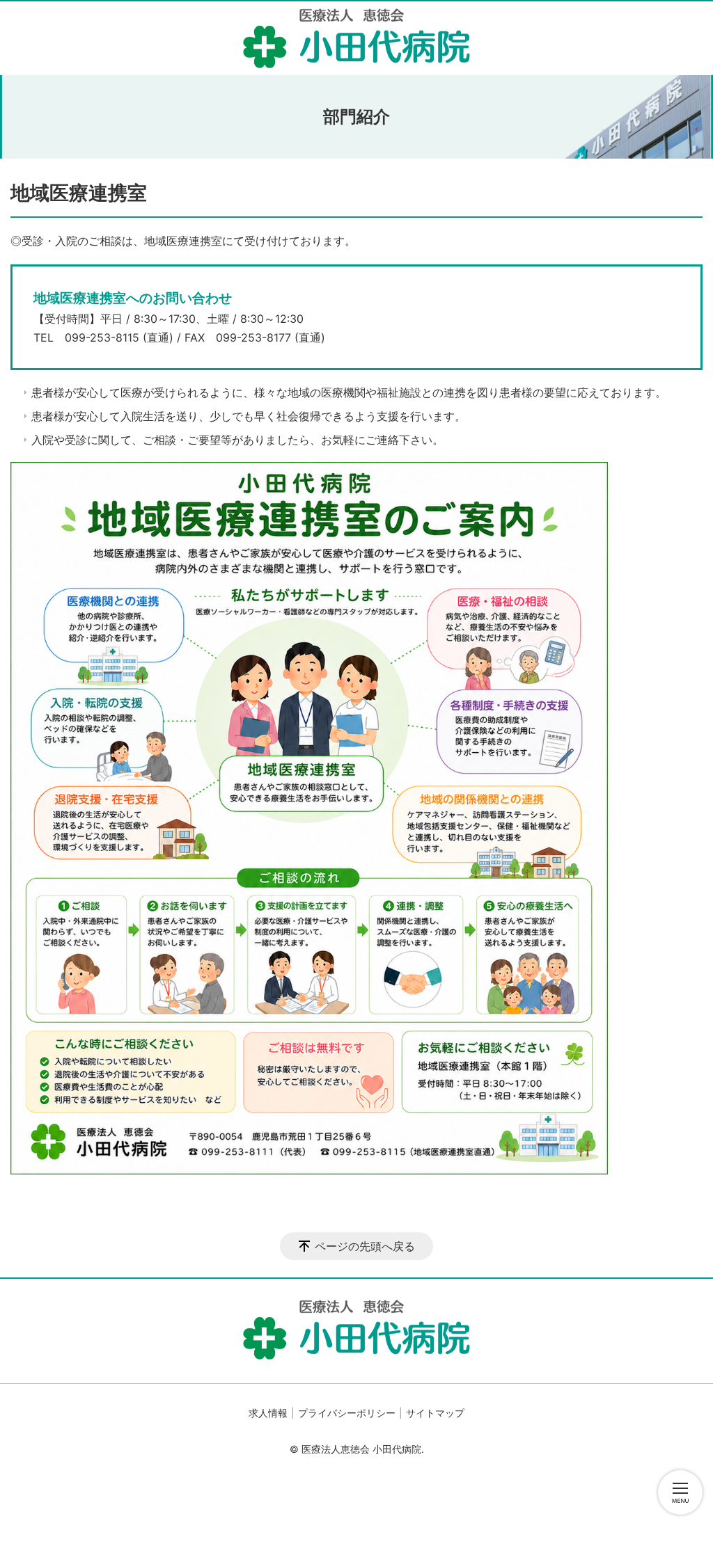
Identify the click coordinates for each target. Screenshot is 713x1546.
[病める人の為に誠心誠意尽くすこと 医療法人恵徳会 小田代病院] (356, 38)
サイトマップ (435, 1413)
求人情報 (268, 1413)
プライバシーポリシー (346, 1413)
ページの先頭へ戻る (365, 1246)
